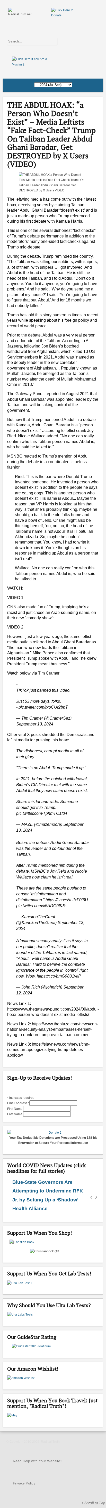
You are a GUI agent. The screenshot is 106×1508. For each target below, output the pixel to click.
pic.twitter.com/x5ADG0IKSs (41, 906)
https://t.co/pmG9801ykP (59, 976)
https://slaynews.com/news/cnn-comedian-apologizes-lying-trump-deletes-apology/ (48, 1049)
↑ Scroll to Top (93, 1502)
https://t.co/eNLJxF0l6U (67, 900)
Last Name (15, 1114)
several (46, 230)
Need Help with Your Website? (37, 1461)
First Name (15, 1109)
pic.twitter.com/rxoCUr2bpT (43, 707)
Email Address (18, 1103)
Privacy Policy (24, 1483)
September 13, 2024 (34, 724)
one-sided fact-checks (61, 241)
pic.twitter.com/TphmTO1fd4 (41, 813)
